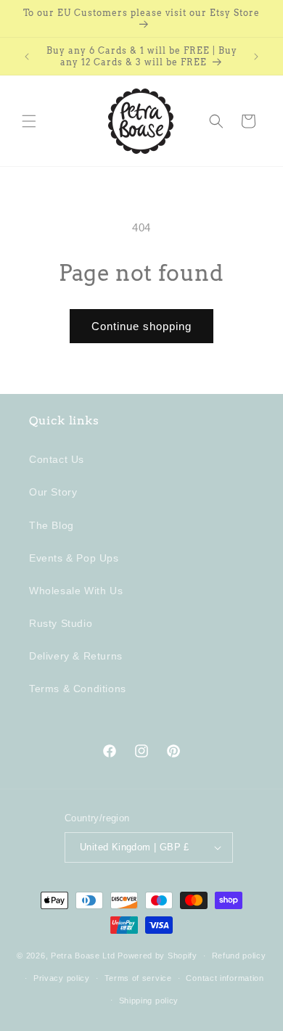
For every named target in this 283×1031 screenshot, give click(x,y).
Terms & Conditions (77, 688)
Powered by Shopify (157, 955)
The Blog (51, 525)
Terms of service (138, 978)
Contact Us (56, 459)
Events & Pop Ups (74, 558)
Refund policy (239, 955)
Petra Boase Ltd (83, 955)
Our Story (53, 492)
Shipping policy (149, 1000)
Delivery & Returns (76, 656)
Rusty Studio (60, 623)
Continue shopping (141, 326)
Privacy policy (61, 978)
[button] (29, 121)
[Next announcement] (256, 57)
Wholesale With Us (76, 590)
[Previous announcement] (27, 57)
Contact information (224, 978)
